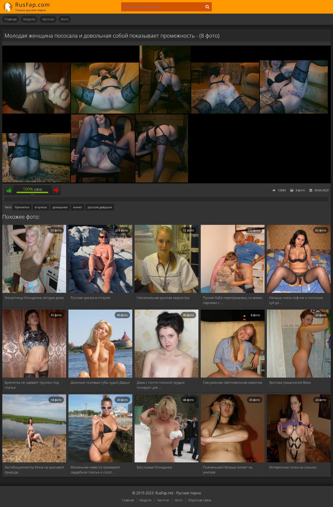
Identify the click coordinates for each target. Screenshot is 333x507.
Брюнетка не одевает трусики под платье (32, 385)
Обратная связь (199, 500)
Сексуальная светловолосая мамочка (232, 382)
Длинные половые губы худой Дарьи (100, 382)
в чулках (41, 207)
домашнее (60, 207)
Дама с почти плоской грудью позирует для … (161, 385)
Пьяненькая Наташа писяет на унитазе (227, 469)
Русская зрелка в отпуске (90, 297)
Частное (48, 19)
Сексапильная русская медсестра (163, 297)
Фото (64, 19)
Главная (11, 19)
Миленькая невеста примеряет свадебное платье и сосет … (95, 469)
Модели (29, 19)
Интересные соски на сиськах (292, 467)
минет (77, 207)
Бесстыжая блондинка (154, 467)
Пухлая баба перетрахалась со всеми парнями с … (232, 300)
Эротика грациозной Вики (290, 382)
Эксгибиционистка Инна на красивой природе (34, 469)
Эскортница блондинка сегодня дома (34, 297)
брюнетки (22, 207)
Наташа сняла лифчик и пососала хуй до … (296, 300)
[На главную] (29, 7)
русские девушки (100, 207)
